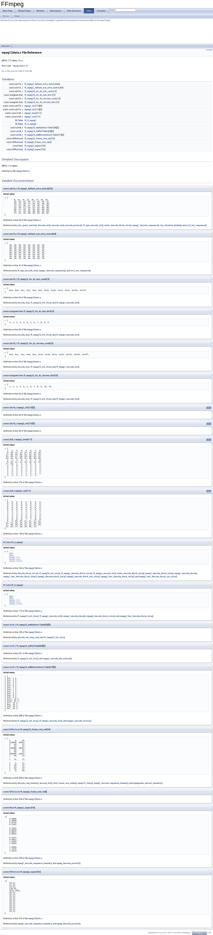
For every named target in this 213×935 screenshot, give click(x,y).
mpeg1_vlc (29, 106)
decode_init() (44, 225)
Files (34, 20)
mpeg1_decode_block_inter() (159, 573)
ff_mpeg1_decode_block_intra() (76, 573)
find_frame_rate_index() (65, 783)
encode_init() (58, 225)
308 (20, 778)
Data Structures (10, 20)
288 (20, 715)
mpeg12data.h (20, 66)
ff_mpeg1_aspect (32, 146)
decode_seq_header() (28, 783)
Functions (40, 20)
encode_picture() (73, 225)
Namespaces (25, 20)
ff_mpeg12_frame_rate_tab (37, 138)
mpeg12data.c (23, 171)
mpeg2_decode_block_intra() (52, 576)
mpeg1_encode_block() (185, 573)
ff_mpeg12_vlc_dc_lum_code (38, 91)
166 (20, 568)
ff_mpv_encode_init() (93, 225)
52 (20, 297)
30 (20, 220)
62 (20, 394)
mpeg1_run (29, 117)
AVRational (17, 138)
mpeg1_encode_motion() (79, 721)
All (1, 20)
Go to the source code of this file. (17, 71)
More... (21, 60)
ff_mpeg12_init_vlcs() (40, 303)
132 (20, 482)
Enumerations (71, 20)
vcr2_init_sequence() (196, 225)
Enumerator (83, 20)
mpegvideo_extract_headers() (147, 783)
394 (20, 858)
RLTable (19, 120)
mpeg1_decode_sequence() (145, 225)
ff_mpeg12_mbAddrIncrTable (38, 127)
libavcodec (6, 46)
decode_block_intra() (27, 573)
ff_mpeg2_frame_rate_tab (37, 142)
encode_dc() (23, 303)
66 (20, 415)
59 (20, 361)
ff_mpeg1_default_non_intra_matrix (41, 88)
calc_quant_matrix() (27, 225)
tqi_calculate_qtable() (171, 225)
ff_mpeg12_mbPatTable (36, 131)
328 (20, 799)
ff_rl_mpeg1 (30, 120)
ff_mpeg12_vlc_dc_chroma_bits (39, 102)
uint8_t (19, 127)
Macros (93, 20)
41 (20, 265)
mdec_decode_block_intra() (118, 225)
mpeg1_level (30, 113)
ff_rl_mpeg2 (30, 124)
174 (20, 611)
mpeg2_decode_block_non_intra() (83, 576)
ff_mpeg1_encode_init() (67, 303)
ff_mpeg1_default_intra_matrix (39, 84)
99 (20, 431)
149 (20, 534)
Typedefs (59, 20)
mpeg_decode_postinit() (69, 863)
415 (20, 918)
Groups (100, 20)
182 (20, 632)
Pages (107, 20)
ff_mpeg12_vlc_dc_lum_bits (37, 95)
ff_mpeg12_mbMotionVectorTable (41, 135)
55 (20, 329)
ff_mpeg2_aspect (32, 149)
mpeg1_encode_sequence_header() (111, 783)
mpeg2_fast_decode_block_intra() (117, 576)
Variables (50, 20)
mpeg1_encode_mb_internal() (57, 658)
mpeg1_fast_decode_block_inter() (20, 576)
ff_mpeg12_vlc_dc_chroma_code (40, 98)
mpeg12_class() (85, 783)
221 (20, 653)
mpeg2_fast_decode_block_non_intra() (158, 576)
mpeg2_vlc (29, 109)
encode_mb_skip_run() (28, 637)
